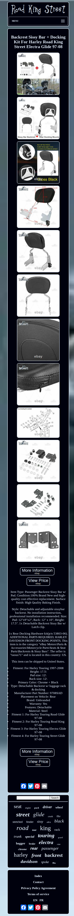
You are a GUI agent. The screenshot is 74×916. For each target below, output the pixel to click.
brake (32, 843)
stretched (18, 821)
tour (34, 830)
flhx (54, 863)
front (36, 855)
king (45, 828)
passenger (50, 848)
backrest (54, 855)
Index (38, 876)
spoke (45, 862)
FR (41, 900)
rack (57, 829)
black (59, 821)
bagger (20, 843)
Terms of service (38, 894)
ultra (49, 822)
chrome (22, 849)
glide (38, 814)
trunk (18, 836)
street (22, 814)
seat (18, 806)
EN (35, 900)
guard (60, 837)
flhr (59, 816)
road (23, 827)
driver (47, 807)
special (29, 836)
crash (50, 816)
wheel (59, 807)
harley (21, 855)
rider (59, 844)
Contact (38, 882)
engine (28, 808)
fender (29, 821)
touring (46, 835)
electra (46, 842)
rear (34, 848)
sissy (40, 821)
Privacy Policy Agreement (38, 888)
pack (36, 807)
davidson (29, 861)
